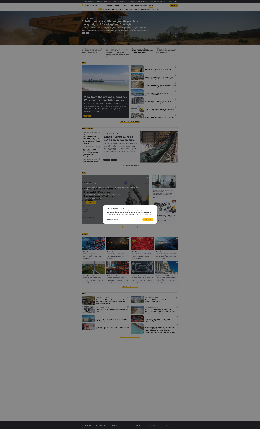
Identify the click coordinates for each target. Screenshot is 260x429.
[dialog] (130, 214)
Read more (113, 216)
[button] (112, 219)
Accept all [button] (148, 219)
